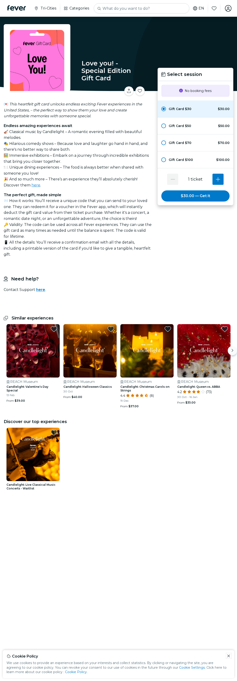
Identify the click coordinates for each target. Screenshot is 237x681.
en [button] (201, 8)
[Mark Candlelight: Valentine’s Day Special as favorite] (54, 329)
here (35, 185)
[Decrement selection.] (172, 179)
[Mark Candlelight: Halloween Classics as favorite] (111, 329)
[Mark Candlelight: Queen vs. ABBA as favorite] (225, 329)
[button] (195, 109)
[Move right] (232, 350)
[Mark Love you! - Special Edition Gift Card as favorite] (140, 91)
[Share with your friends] (129, 91)
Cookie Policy (76, 672)
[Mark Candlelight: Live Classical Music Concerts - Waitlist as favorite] (54, 433)
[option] (195, 109)
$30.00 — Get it (195, 196)
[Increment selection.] (218, 179)
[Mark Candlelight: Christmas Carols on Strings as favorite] (168, 329)
